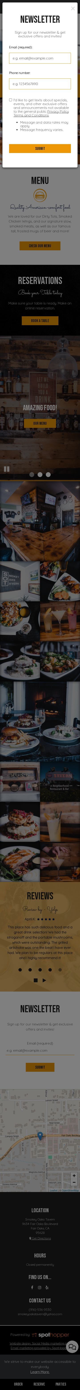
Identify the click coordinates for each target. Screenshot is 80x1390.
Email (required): (20, 47)
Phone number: (19, 73)
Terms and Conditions (31, 115)
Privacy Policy (58, 111)
